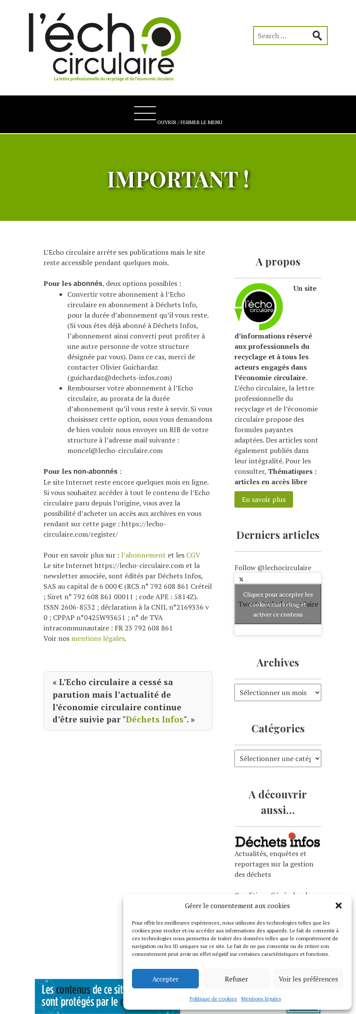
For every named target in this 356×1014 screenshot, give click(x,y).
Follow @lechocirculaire (272, 567)
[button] (338, 905)
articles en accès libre (270, 481)
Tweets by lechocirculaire (278, 604)
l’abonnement (143, 555)
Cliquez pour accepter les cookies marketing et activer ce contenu (278, 604)
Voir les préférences (308, 979)
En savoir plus (264, 499)
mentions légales (98, 638)
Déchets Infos (155, 719)
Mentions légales (261, 998)
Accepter (165, 979)
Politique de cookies (213, 998)
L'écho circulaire (110, 43)
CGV (193, 555)
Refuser (236, 979)
